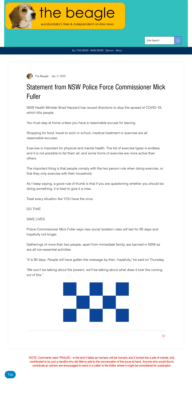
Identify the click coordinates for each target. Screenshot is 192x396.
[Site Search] (178, 40)
